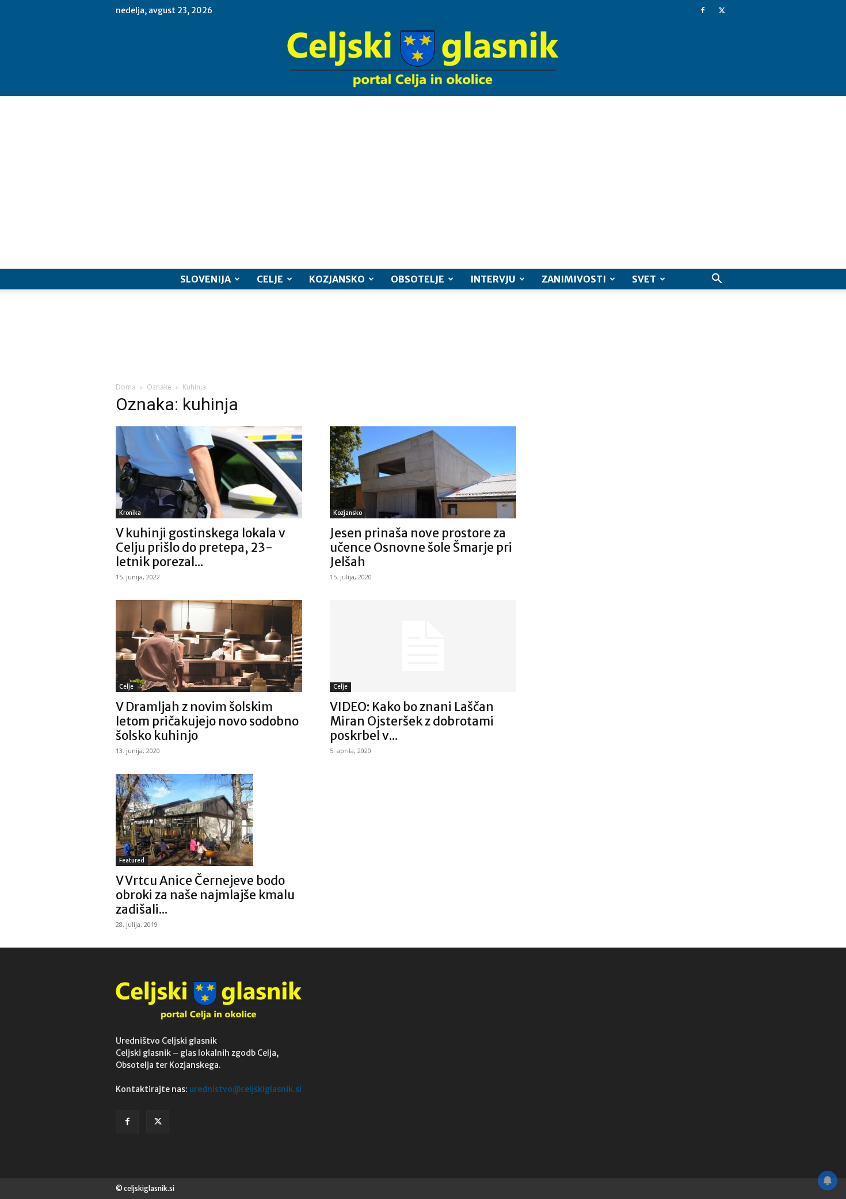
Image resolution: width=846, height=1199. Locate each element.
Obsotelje (417, 279)
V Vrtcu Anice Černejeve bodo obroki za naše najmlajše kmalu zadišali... (205, 895)
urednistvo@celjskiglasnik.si (245, 1089)
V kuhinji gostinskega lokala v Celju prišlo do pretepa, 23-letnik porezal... (200, 547)
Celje (270, 279)
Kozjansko (337, 279)
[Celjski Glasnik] (423, 59)
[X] (721, 10)
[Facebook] (702, 10)
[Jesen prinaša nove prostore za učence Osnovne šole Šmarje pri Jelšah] (423, 472)
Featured (131, 860)
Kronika (130, 513)
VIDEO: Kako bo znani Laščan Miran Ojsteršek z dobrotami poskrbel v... (412, 721)
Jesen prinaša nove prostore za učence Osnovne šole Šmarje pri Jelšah (421, 547)
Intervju (493, 279)
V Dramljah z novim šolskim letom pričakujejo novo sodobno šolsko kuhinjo (207, 721)
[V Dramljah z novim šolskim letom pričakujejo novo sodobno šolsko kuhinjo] (209, 646)
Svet (644, 279)
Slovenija (205, 279)
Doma (126, 387)
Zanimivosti (574, 279)
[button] (716, 279)
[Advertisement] (423, 182)
